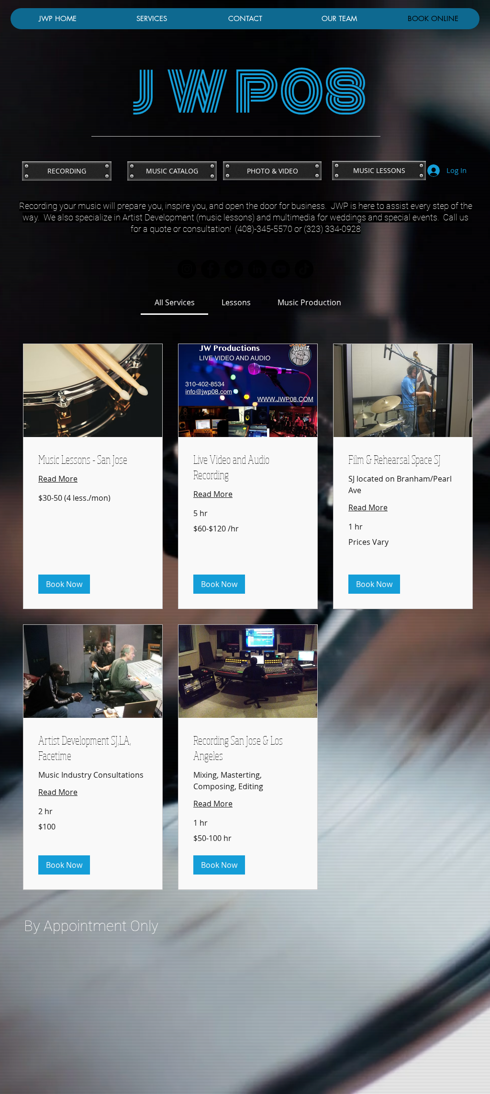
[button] (64, 584)
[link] (175, 302)
